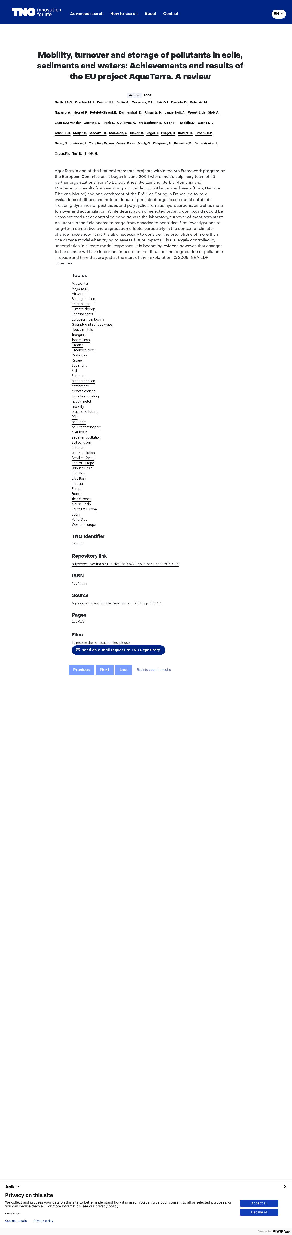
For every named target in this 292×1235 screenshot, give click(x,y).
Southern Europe (84, 509)
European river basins (88, 319)
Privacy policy (43, 1220)
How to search (124, 14)
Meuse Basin (81, 504)
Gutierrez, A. (126, 123)
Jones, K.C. (63, 133)
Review (77, 360)
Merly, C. (144, 143)
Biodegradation (83, 299)
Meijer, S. (80, 133)
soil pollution (81, 442)
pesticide (79, 422)
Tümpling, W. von (101, 143)
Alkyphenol (80, 289)
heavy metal (81, 401)
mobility (78, 407)
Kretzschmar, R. (150, 123)
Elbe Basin (79, 478)
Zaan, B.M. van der (68, 123)
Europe (77, 489)
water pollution (83, 453)
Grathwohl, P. (85, 102)
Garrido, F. (205, 123)
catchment (80, 386)
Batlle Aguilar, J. (206, 143)
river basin (79, 432)
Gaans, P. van (125, 143)
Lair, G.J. (163, 102)
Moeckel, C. (98, 133)
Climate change (84, 309)
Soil (74, 371)
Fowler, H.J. (105, 102)
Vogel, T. (152, 133)
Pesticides (79, 355)
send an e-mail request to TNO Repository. (121, 650)
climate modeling (85, 396)
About (150, 14)
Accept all (259, 1203)
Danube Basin (82, 468)
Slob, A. (213, 112)
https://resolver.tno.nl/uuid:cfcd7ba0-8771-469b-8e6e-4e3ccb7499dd (125, 564)
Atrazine (78, 294)
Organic (77, 345)
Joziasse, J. (78, 143)
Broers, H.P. (203, 133)
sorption (78, 448)
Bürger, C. (168, 133)
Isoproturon (81, 340)
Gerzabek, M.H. (143, 102)
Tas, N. (77, 153)
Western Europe (84, 525)
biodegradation (83, 381)
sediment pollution (86, 437)
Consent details (16, 1220)
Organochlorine (83, 350)
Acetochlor (80, 283)
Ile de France (81, 499)
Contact (170, 14)
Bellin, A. (123, 102)
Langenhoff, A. (175, 112)
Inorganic (79, 335)
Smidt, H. (91, 153)
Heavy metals (82, 330)
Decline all (259, 1212)
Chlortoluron (81, 304)
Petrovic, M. (199, 102)
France (77, 494)
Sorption (78, 376)
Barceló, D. (179, 102)
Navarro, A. (63, 112)
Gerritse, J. (92, 123)
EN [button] (276, 14)
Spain (76, 514)
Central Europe (83, 463)
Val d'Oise (79, 519)
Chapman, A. (162, 143)
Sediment (79, 365)
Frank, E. (108, 123)
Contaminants (82, 314)
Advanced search (86, 14)
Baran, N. (61, 143)
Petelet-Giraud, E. (103, 112)
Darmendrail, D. (130, 112)
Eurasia (77, 484)
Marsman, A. (118, 133)
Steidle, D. (187, 123)
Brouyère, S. (183, 143)
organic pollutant (85, 412)
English (10, 1186)
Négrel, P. (80, 112)
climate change (84, 391)
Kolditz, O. (185, 133)
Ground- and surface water (92, 324)
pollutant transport (86, 427)
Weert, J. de (196, 112)
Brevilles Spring (83, 458)
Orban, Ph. (62, 153)
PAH (75, 417)
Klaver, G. (137, 133)
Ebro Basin (79, 473)
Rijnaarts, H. (153, 112)
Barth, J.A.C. (63, 102)
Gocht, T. (170, 123)
